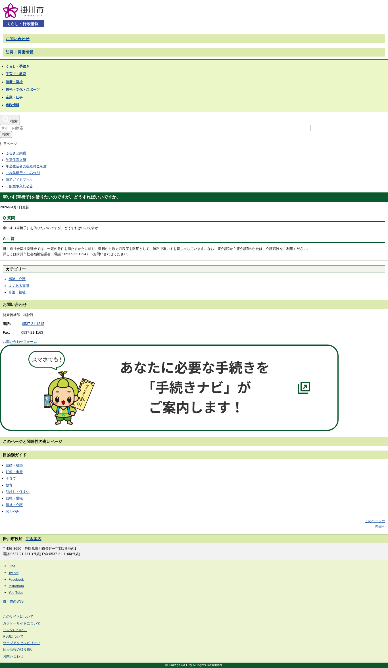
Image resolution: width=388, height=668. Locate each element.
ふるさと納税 (16, 153)
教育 (9, 485)
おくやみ (12, 511)
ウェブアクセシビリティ (21, 643)
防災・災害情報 (20, 52)
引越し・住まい (18, 492)
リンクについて (15, 630)
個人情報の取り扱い (18, 650)
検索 (6, 134)
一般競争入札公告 (19, 186)
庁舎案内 (33, 538)
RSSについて (13, 636)
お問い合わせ (18, 38)
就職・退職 (14, 498)
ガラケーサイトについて (21, 623)
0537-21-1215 (33, 324)
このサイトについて (18, 617)
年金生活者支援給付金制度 (26, 166)
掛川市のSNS (13, 601)
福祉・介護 (17, 279)
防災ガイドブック (19, 180)
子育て (11, 478)
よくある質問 (19, 286)
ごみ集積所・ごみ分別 (23, 173)
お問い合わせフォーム (20, 342)
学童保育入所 (16, 160)
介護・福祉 (17, 292)
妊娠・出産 (14, 472)
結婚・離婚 (14, 465)
